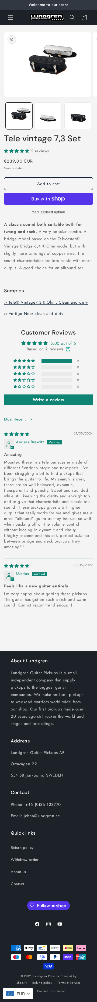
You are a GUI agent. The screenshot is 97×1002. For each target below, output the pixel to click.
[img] (16, 434)
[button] (11, 17)
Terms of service (69, 983)
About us (18, 871)
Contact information (51, 991)
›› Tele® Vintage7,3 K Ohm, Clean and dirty (46, 302)
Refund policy (42, 983)
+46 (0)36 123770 (43, 804)
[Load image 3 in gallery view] (77, 115)
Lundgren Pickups (46, 976)
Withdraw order (25, 859)
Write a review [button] (48, 400)
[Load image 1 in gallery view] (18, 115)
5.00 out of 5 (63, 343)
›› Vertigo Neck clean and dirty (34, 314)
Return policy (22, 847)
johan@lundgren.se (42, 816)
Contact (17, 883)
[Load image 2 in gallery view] (48, 115)
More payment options (48, 211)
